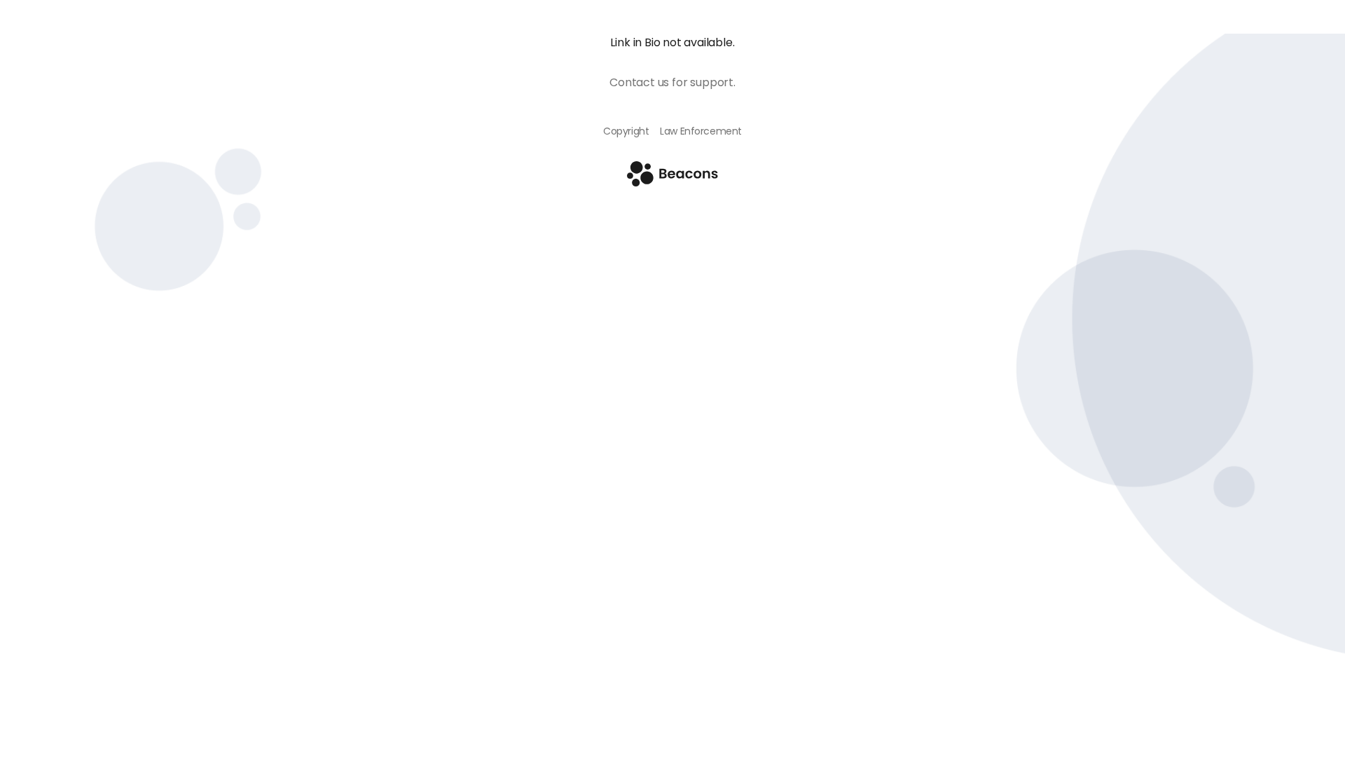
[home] (672, 183)
